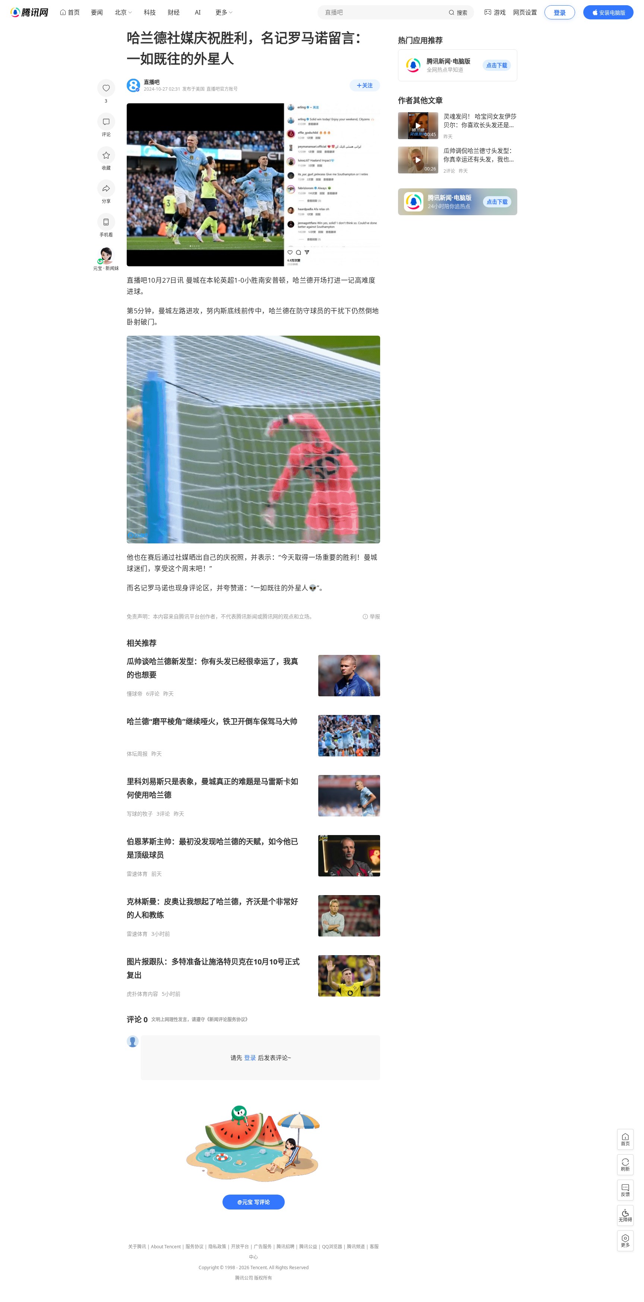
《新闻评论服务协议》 (227, 1019)
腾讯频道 (356, 1246)
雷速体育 (137, 873)
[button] (497, 65)
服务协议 (194, 1246)
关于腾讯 (137, 1246)
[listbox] (253, 818)
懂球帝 (134, 693)
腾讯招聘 (285, 1246)
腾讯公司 (244, 1278)
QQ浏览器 (332, 1246)
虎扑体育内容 (142, 994)
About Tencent (166, 1246)
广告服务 (263, 1246)
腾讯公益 (308, 1246)
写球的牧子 (140, 813)
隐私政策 (217, 1246)
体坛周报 (137, 753)
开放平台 (240, 1246)
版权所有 (263, 1278)
